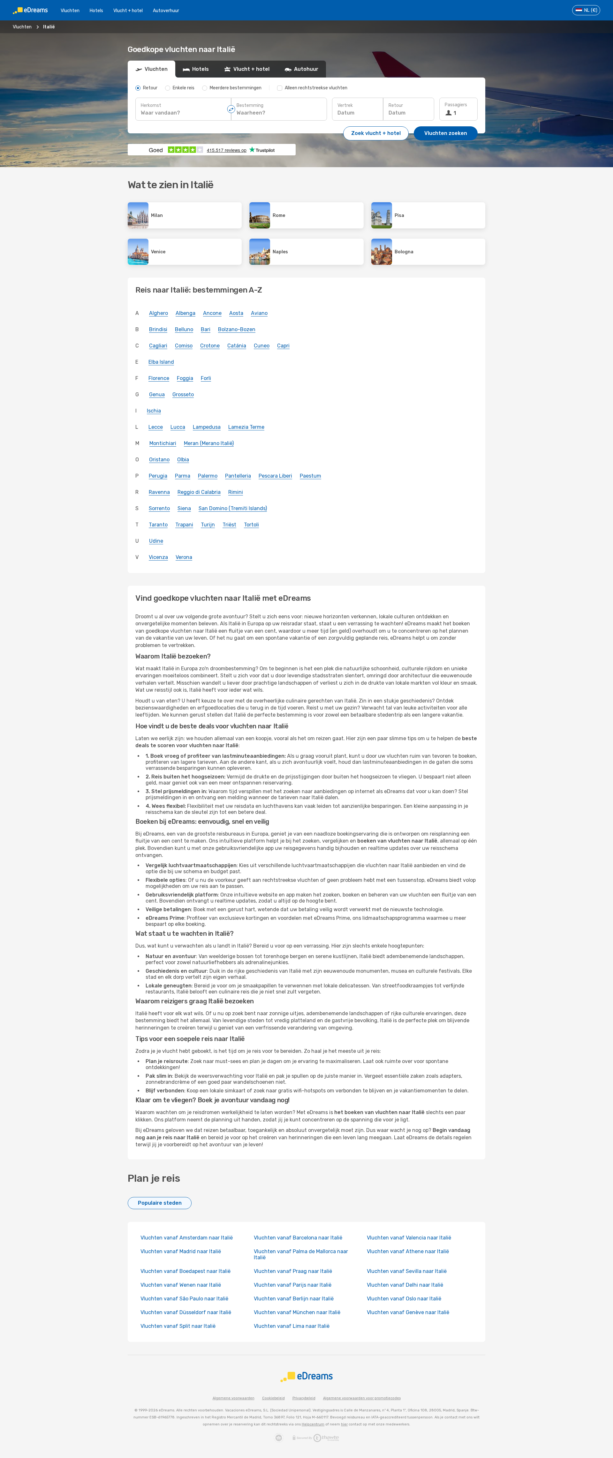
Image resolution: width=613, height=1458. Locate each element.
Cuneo (261, 346)
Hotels (96, 10)
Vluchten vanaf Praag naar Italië (293, 1271)
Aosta (236, 313)
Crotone (210, 346)
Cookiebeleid (273, 1398)
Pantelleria (238, 476)
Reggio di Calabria (199, 492)
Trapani (184, 525)
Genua (157, 394)
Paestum (310, 476)
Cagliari (158, 346)
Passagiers (456, 105)
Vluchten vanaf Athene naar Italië (408, 1251)
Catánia (236, 346)
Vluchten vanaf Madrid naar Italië (180, 1251)
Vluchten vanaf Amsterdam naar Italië (186, 1238)
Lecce (155, 427)
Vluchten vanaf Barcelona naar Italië (298, 1238)
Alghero (158, 313)
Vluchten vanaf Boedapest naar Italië (185, 1271)
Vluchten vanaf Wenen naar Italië (180, 1285)
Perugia (158, 476)
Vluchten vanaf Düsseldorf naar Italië (185, 1312)
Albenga (185, 313)
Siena (184, 508)
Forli (206, 378)
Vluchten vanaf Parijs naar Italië (292, 1285)
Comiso (184, 346)
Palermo (207, 476)
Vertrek (345, 105)
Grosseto (183, 394)
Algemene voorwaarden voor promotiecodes (362, 1398)
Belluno (184, 329)
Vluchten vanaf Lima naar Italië (291, 1326)
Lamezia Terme (246, 427)
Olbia (183, 460)
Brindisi (158, 329)
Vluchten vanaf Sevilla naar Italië (407, 1271)
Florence (158, 378)
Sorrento (159, 508)
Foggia (185, 378)
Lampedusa (207, 427)
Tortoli (251, 525)
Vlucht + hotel (128, 10)
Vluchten (70, 10)
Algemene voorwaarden (233, 1398)
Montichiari (162, 443)
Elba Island (161, 362)
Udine (156, 541)
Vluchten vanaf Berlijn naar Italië (294, 1299)
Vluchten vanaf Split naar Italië (178, 1326)
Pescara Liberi (275, 476)
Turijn (208, 525)
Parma (182, 476)
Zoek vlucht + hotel (376, 133)
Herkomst (151, 105)
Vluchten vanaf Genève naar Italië (408, 1312)
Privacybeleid (303, 1398)
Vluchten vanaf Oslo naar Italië (404, 1299)
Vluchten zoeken (445, 133)
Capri (283, 346)
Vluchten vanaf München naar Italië (297, 1312)
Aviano (259, 313)
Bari (205, 329)
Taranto (158, 525)
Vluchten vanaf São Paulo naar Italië (184, 1299)
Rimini (235, 492)
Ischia (154, 411)
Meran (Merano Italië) (209, 443)
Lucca (177, 427)
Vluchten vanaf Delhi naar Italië (405, 1285)
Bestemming (250, 105)
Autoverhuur (166, 10)
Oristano (159, 460)
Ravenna (159, 492)
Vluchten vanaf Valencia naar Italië (409, 1238)
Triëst (229, 525)
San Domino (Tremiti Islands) (233, 508)
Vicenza (158, 557)
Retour (396, 105)
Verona (184, 557)
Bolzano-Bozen (236, 329)
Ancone (212, 313)
